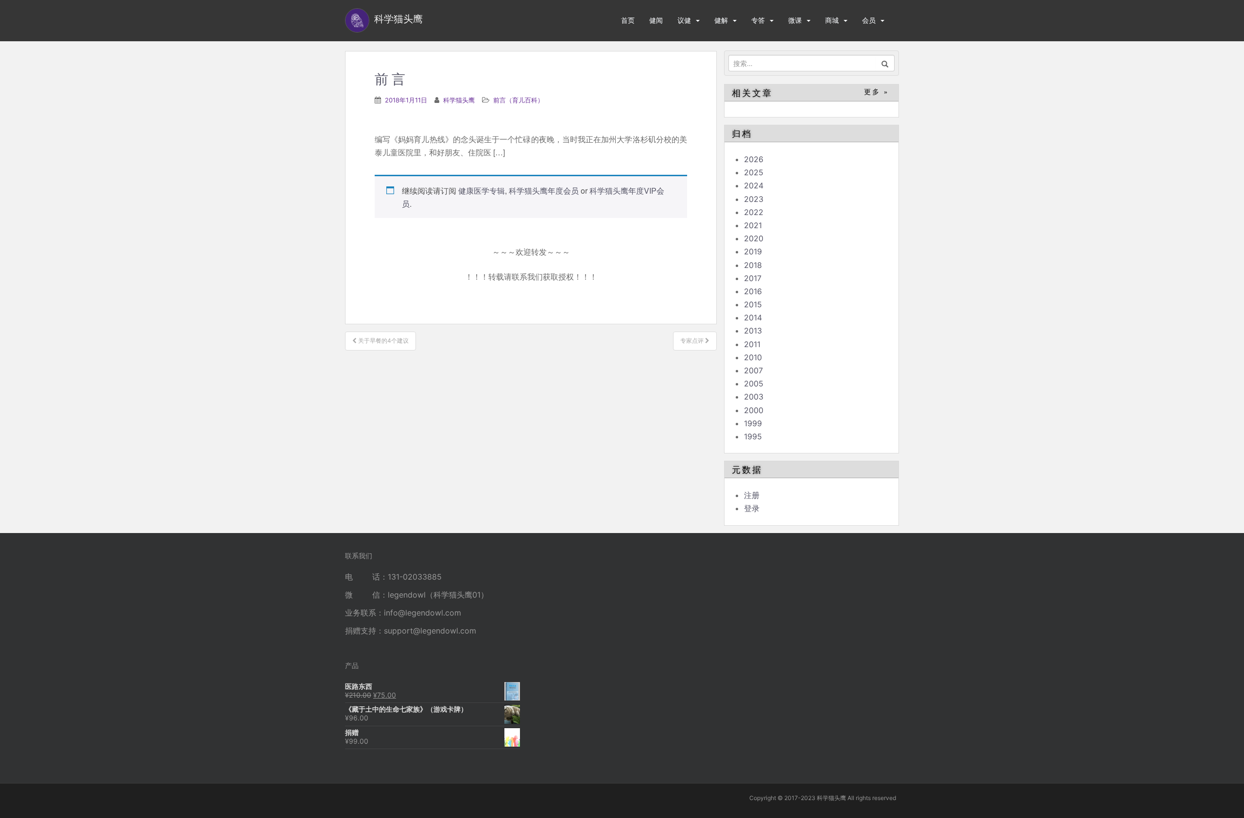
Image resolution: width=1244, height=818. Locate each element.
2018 (753, 265)
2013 (753, 330)
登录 (752, 508)
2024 (753, 185)
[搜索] (885, 63)
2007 (753, 370)
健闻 (656, 20)
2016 (753, 291)
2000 (753, 410)
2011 (752, 344)
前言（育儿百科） (518, 100)
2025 (753, 172)
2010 (753, 357)
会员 (869, 20)
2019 (753, 251)
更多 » (876, 92)
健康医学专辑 (481, 190)
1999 (753, 423)
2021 (753, 225)
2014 (753, 317)
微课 (795, 20)
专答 (758, 20)
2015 (753, 304)
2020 (753, 238)
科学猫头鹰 (459, 100)
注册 (752, 495)
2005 (753, 383)
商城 (832, 20)
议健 (684, 20)
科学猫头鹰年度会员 (544, 190)
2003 (753, 396)
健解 (721, 20)
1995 (753, 436)
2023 (753, 199)
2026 (753, 159)
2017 (752, 278)
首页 (628, 20)
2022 (753, 212)
